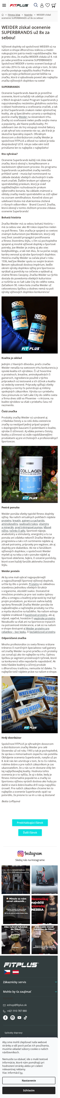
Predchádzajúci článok (30, 822)
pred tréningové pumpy (28, 527)
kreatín (17, 520)
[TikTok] (25, 1018)
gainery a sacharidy (33, 520)
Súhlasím (29, 1090)
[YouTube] (19, 1018)
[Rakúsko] (16, 972)
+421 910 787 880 (17, 1011)
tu (21, 1072)
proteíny (6, 520)
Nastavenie (29, 1080)
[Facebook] (5, 1017)
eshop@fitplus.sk (17, 1005)
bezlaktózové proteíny (42, 632)
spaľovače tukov (28, 524)
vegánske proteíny (44, 618)
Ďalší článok (30, 832)
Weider (23, 117)
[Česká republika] (7, 972)
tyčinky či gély (17, 530)
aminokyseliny (10, 524)
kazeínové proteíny (36, 615)
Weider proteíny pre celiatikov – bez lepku (25, 630)
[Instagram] (12, 1017)
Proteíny (34, 584)
